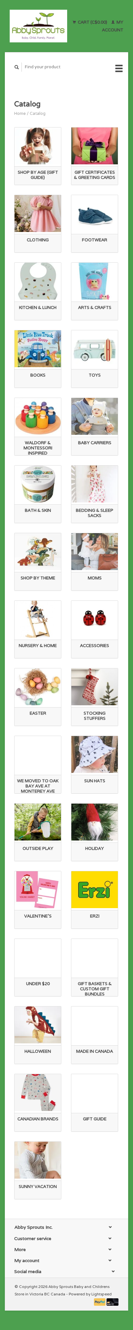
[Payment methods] (100, 1301)
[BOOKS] (38, 348)
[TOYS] (94, 348)
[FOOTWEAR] (94, 213)
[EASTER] (38, 686)
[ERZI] (94, 889)
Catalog (38, 113)
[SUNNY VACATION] (38, 1160)
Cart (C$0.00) (92, 22)
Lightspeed (101, 1294)
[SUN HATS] (94, 754)
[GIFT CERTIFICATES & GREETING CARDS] (94, 145)
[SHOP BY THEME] (38, 551)
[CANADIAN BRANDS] (38, 1092)
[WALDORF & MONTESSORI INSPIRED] (38, 416)
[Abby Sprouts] (38, 26)
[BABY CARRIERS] (94, 416)
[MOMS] (94, 551)
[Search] (17, 67)
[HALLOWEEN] (38, 1024)
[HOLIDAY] (94, 822)
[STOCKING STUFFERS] (94, 686)
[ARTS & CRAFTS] (94, 281)
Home (20, 113)
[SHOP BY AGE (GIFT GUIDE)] (38, 145)
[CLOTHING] (38, 213)
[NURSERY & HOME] (38, 619)
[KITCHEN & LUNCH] (38, 281)
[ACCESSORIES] (94, 619)
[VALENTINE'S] (38, 889)
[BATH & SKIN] (38, 484)
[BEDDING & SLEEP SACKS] (94, 484)
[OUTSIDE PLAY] (38, 822)
